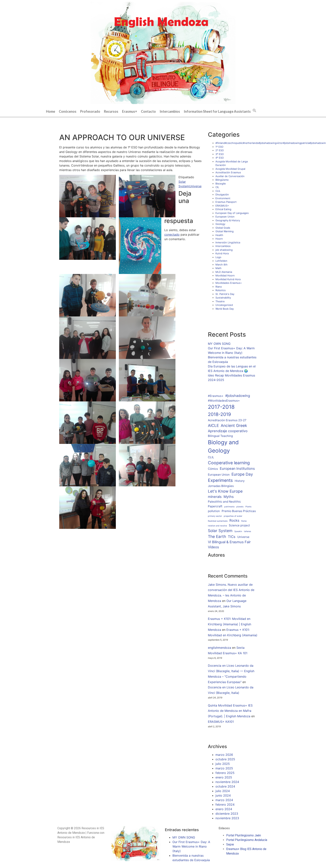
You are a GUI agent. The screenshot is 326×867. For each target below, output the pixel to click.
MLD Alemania (223, 271)
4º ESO (219, 157)
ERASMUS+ (222, 205)
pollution (214, 511)
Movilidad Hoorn (225, 275)
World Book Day (224, 308)
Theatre (220, 301)
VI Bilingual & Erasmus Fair (229, 542)
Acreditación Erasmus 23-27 (227, 420)
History (239, 481)
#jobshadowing (237, 395)
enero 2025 (223, 777)
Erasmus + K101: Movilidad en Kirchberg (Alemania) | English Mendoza (229, 624)
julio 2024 (222, 791)
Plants (248, 506)
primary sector (215, 516)
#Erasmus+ (215, 396)
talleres (247, 531)
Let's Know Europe (225, 491)
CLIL (217, 190)
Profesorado (90, 111)
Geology (220, 223)
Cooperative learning (229, 462)
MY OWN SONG (219, 344)
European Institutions (237, 468)
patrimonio (229, 506)
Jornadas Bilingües (221, 486)
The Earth (217, 536)
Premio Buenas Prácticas (239, 511)
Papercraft (215, 506)
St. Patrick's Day (224, 293)
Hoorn (219, 238)
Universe (195, 186)
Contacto (148, 111)
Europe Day (242, 474)
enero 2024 (223, 809)
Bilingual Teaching (220, 436)
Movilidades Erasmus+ (228, 282)
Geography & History (227, 220)
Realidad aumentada (218, 521)
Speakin (238, 531)
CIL (217, 187)
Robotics (220, 290)
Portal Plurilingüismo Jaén (243, 835)
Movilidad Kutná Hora (228, 279)
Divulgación (222, 194)
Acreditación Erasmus (228, 172)
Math (218, 268)
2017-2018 (221, 407)
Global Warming (224, 231)
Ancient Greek (234, 425)
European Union (225, 216)
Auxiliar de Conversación (229, 176)
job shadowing (224, 249)
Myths (229, 496)
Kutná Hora (222, 253)
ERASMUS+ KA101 (221, 722)
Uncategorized (224, 304)
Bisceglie (220, 183)
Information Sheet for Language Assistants (217, 111)
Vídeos (213, 547)
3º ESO (219, 154)
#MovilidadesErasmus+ (224, 400)
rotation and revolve (217, 526)
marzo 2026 (224, 755)
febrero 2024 (225, 804)
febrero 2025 (225, 773)
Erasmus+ (129, 111)
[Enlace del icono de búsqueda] (254, 110)
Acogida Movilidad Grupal (230, 168)
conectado (172, 234)
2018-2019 (219, 414)
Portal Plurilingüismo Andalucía (246, 840)
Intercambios (170, 111)
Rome (244, 521)
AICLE (213, 425)
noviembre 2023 (227, 818)
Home (50, 111)
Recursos (111, 111)
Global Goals (222, 227)
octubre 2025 (225, 759)
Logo (218, 257)
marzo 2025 (224, 768)
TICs (231, 537)
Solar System (220, 530)
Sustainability (223, 297)
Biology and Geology (223, 446)
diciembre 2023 (226, 813)
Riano (218, 286)
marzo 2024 (224, 800)
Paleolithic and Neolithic (224, 501)
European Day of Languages (232, 212)
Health (219, 235)
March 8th (221, 264)
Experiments (220, 480)
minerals (215, 496)
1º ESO (219, 146)
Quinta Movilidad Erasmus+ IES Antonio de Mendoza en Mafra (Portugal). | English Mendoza (230, 710)
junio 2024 (223, 795)
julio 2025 (222, 764)
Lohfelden (221, 260)
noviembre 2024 (227, 782)
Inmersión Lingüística (227, 242)
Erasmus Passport (226, 201)
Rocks (234, 520)
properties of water (233, 516)
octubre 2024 (225, 786)
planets (240, 506)
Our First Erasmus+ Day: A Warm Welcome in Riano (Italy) (191, 846)
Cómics (213, 469)
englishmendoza (219, 647)
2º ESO (219, 150)
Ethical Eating (223, 209)
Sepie (230, 844)
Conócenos (67, 111)
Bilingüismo (222, 179)
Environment (222, 198)
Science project (239, 525)
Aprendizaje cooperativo (228, 431)
